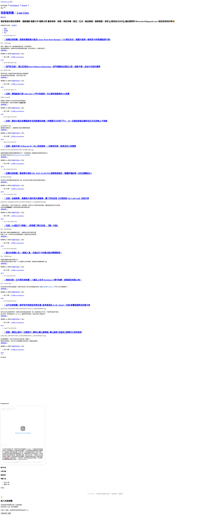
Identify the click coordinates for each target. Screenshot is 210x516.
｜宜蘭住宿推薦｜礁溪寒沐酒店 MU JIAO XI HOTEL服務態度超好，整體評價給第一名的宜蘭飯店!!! (48, 173)
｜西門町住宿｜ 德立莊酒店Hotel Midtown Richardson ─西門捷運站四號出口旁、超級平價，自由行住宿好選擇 (52, 67)
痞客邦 (14, 53)
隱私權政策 (114, 493)
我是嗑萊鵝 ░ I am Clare (15, 12)
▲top (2, 60)
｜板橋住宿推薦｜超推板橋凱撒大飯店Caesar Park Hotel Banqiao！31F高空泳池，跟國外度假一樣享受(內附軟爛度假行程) (57, 39)
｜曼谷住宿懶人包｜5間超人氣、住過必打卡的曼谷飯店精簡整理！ (33, 253)
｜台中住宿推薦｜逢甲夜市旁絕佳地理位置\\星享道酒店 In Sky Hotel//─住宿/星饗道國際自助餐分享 (47, 305)
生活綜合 (14, 25)
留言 (17, 53)
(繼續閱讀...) (4, 50)
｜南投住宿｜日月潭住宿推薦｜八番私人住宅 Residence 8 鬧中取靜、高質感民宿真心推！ (43, 280)
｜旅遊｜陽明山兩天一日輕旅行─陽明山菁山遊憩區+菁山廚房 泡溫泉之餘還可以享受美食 (43, 332)
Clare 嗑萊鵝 (15, 462)
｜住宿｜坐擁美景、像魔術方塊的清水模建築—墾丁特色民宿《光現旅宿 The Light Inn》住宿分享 (46, 198)
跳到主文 (3, 17)
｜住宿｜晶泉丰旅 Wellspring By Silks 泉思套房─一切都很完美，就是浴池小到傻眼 (40, 146)
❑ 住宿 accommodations (17, 57)
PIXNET (93, 493)
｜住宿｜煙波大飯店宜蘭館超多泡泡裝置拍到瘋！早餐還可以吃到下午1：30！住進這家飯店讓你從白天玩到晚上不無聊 (55, 121)
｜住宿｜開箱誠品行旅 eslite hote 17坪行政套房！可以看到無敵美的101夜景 (36, 94)
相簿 (5, 28)
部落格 (6, 30)
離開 (9, 513)
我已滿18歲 (4, 513)
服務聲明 (120, 493)
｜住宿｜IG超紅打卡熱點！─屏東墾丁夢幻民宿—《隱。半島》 (31, 225)
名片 (5, 32)
